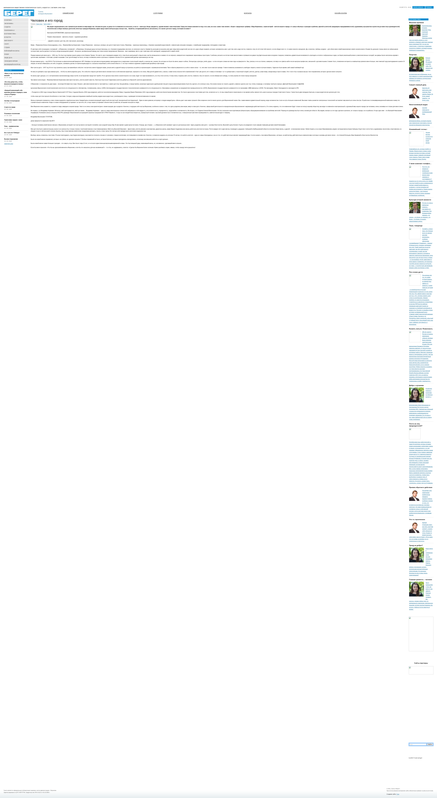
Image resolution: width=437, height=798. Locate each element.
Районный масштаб (11, 51)
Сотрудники (158, 13)
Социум (7, 27)
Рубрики (429, 7)
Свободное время (11, 61)
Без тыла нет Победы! (11, 132)
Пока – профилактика (11, 126)
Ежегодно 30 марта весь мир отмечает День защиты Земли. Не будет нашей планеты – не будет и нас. (427, 94)
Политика (8, 20)
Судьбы (7, 47)
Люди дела (39, 24)
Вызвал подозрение (11, 139)
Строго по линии (9, 107)
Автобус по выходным (12, 101)
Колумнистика (10, 34)
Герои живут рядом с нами (13, 120)
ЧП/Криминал (9, 30)
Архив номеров (418, 7)
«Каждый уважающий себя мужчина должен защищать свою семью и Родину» (15, 92)
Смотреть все (8, 144)
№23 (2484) (47, 24)
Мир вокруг (8, 40)
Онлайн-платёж (341, 13)
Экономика (8, 23)
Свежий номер (68, 13)
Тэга (397, 794)
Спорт (6, 44)
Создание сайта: (391, 794)
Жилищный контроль (12, 64)
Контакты (248, 13)
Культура (7, 37)
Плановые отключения (12, 113)
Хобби (6, 54)
